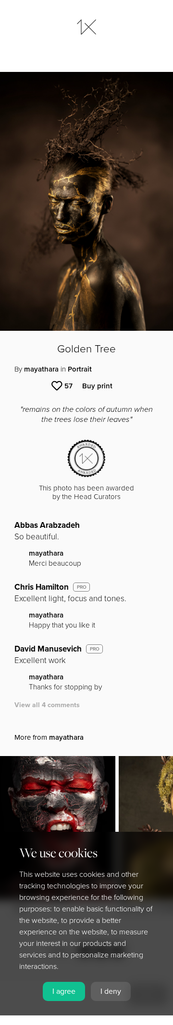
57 (68, 386)
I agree (63, 991)
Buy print (97, 386)
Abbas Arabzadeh (47, 525)
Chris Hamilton (41, 587)
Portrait (80, 369)
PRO (81, 587)
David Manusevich (48, 649)
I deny (110, 991)
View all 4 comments (47, 705)
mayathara (41, 369)
